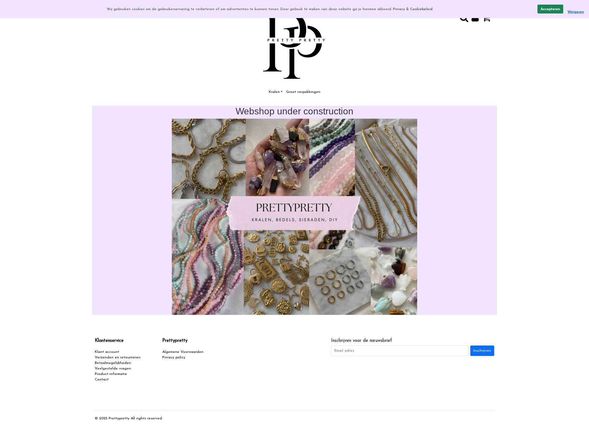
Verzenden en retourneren (118, 357)
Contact (102, 379)
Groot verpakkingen (303, 92)
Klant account (107, 352)
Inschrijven (482, 351)
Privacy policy (173, 357)
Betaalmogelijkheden (113, 363)
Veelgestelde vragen (113, 368)
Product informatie (111, 374)
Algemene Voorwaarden (182, 352)
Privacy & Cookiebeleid (413, 9)
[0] (488, 20)
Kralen (274, 92)
